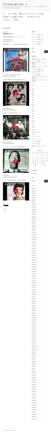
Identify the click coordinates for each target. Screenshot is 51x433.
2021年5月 (34, 333)
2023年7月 (34, 273)
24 (47, 160)
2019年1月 (34, 398)
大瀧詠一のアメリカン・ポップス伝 (26, 13)
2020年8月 (34, 354)
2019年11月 (34, 375)
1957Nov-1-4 (7, 34)
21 (40, 160)
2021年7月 (34, 329)
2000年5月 (34, 418)
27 (37, 162)
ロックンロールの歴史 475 (37, 39)
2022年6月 (34, 303)
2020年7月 (34, 356)
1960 (33, 102)
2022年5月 (34, 306)
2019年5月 (34, 389)
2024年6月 (34, 248)
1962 (33, 106)
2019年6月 (34, 386)
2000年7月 (34, 416)
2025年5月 (34, 223)
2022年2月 (34, 312)
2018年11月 (34, 402)
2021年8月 (34, 326)
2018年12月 (34, 400)
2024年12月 (34, 234)
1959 (33, 99)
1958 (33, 97)
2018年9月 (34, 407)
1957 (33, 95)
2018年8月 (34, 409)
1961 (33, 104)
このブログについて (7, 19)
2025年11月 (34, 209)
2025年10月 (34, 211)
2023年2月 (34, 285)
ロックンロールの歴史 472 (37, 71)
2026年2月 (34, 202)
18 (32, 160)
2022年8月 (34, 299)
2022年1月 (34, 315)
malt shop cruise (35, 132)
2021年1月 (34, 342)
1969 (33, 122)
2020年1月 (34, 370)
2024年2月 (34, 257)
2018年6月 (34, 414)
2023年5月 (34, 278)
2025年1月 (34, 232)
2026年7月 (34, 190)
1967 (33, 118)
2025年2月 (34, 230)
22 (42, 160)
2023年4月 (34, 280)
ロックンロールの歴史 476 (37, 37)
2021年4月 (34, 336)
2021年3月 (34, 338)
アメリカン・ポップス (36, 136)
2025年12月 (34, 207)
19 (35, 160)
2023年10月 (34, 266)
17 (47, 158)
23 (44, 160)
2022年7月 (34, 301)
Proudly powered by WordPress (9, 430)
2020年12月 (34, 345)
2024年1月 (34, 260)
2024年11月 (34, 237)
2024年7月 (34, 246)
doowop (33, 129)
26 (35, 162)
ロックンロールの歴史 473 (37, 44)
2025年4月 (34, 225)
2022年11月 (34, 292)
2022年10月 (34, 294)
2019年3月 (34, 393)
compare (33, 127)
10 (47, 156)
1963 (33, 109)
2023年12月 (34, 262)
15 (42, 158)
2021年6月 (34, 331)
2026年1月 (34, 204)
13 (37, 158)
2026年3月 (34, 200)
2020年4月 (34, 363)
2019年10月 (34, 377)
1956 (33, 92)
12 (35, 158)
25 (32, 162)
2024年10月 (34, 239)
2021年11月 (34, 319)
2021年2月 (34, 340)
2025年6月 (34, 220)
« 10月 (35, 165)
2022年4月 (34, 308)
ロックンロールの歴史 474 (37, 41)
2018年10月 (34, 405)
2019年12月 (34, 372)
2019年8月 (34, 382)
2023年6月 (34, 276)
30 (44, 162)
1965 (33, 113)
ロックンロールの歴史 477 (37, 34)
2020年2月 (34, 368)
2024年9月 (34, 241)
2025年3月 (34, 227)
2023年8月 (34, 271)
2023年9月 (34, 269)
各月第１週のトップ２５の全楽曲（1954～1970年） (13, 16)
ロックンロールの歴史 (12, 13)
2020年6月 (34, 359)
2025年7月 (34, 218)
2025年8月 (34, 216)
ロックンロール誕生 (39, 13)
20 (37, 160)
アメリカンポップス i (15, 4)
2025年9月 (34, 213)
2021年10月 (34, 322)
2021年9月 (34, 324)
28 (40, 162)
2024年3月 (34, 255)
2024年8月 (34, 243)
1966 (33, 116)
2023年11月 (34, 264)
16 (44, 158)
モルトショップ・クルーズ (37, 139)
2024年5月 (34, 250)
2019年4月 (34, 391)
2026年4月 (34, 197)
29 (42, 162)
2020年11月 (34, 347)
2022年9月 (34, 296)
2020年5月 (34, 361)
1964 (33, 111)
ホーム (4, 13)
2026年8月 (34, 188)
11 (32, 158)
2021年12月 (34, 317)
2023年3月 (34, 283)
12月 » (44, 165)
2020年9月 (34, 352)
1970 (33, 125)
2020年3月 (34, 365)
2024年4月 (34, 253)
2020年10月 (34, 349)
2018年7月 (34, 412)
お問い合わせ (15, 19)
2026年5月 (34, 195)
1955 (33, 90)
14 (40, 158)
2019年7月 (34, 384)
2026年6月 (34, 193)
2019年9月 (34, 379)
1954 (33, 88)
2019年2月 (34, 395)
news (33, 134)
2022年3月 (34, 310)
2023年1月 (34, 287)
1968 (33, 120)
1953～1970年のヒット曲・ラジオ (33, 16)
